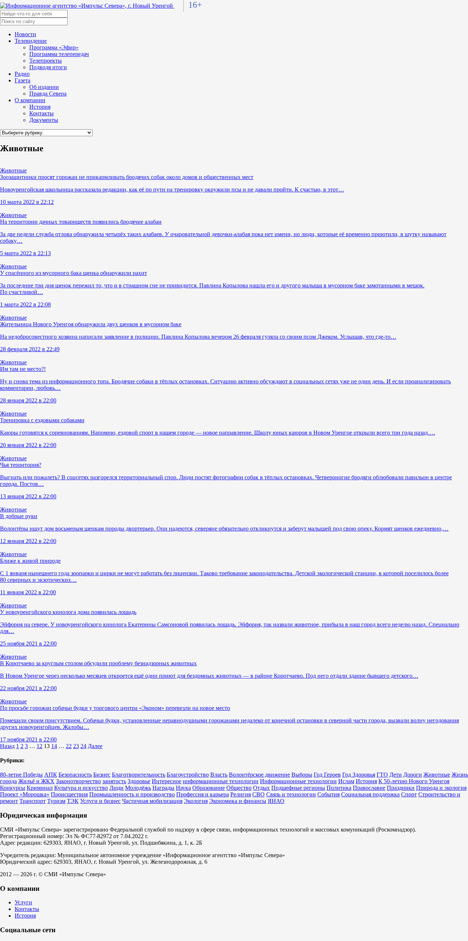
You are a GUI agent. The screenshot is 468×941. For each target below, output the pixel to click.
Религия (240, 794)
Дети (395, 774)
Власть (218, 774)
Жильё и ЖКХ (36, 781)
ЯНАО (276, 801)
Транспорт (32, 801)
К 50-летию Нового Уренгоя (413, 781)
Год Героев (327, 774)
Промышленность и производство (132, 794)
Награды (163, 788)
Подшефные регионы (298, 788)
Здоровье (139, 781)
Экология (196, 801)
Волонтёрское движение (259, 774)
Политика (339, 788)
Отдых (261, 788)
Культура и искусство (81, 788)
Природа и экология (441, 788)
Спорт (409, 794)
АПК (50, 774)
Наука (183, 788)
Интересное (166, 781)
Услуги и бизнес (100, 801)
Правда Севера (48, 93)
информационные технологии (220, 781)
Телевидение (31, 41)
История (39, 107)
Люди (116, 788)
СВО (258, 794)
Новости (25, 34)
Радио (22, 74)
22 (69, 746)
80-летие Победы (21, 774)
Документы (43, 120)
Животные (436, 774)
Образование (208, 788)
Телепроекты (45, 60)
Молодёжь (138, 788)
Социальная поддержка (370, 794)
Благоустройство (188, 774)
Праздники (401, 788)
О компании (30, 100)
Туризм (56, 801)
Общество (239, 788)
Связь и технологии (291, 794)
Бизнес (101, 774)
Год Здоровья (358, 774)
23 (76, 746)
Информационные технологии (298, 781)
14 (54, 746)
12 (39, 746)
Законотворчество (78, 781)
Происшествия (69, 794)
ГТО (382, 774)
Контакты (41, 113)
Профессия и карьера (202, 794)
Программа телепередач (59, 54)
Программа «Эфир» (54, 47)
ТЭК (73, 801)
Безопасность (75, 774)
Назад (7, 746)
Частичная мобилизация (152, 801)
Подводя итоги (48, 67)
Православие (369, 788)
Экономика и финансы (237, 801)
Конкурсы (12, 788)
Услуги (23, 902)
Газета (22, 80)
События (328, 794)
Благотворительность (138, 774)
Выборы (301, 774)
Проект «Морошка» (24, 794)
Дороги (412, 774)
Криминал (40, 788)
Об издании (44, 87)
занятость (114, 781)
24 (83, 746)
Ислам (346, 781)
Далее (95, 746)
